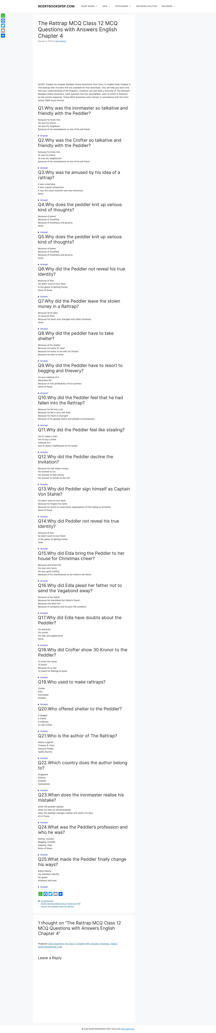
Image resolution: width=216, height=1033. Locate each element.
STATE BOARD (121, 6)
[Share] (3, 35)
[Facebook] (3, 20)
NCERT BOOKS (88, 6)
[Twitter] (3, 25)
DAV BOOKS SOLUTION (146, 6)
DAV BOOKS (167, 6)
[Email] (3, 30)
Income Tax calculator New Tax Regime (57, 906)
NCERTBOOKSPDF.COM (56, 6)
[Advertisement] (84, 64)
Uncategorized (47, 901)
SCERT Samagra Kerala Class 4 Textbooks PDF (60, 904)
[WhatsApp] (3, 15)
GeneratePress (127, 1029)
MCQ (105, 6)
